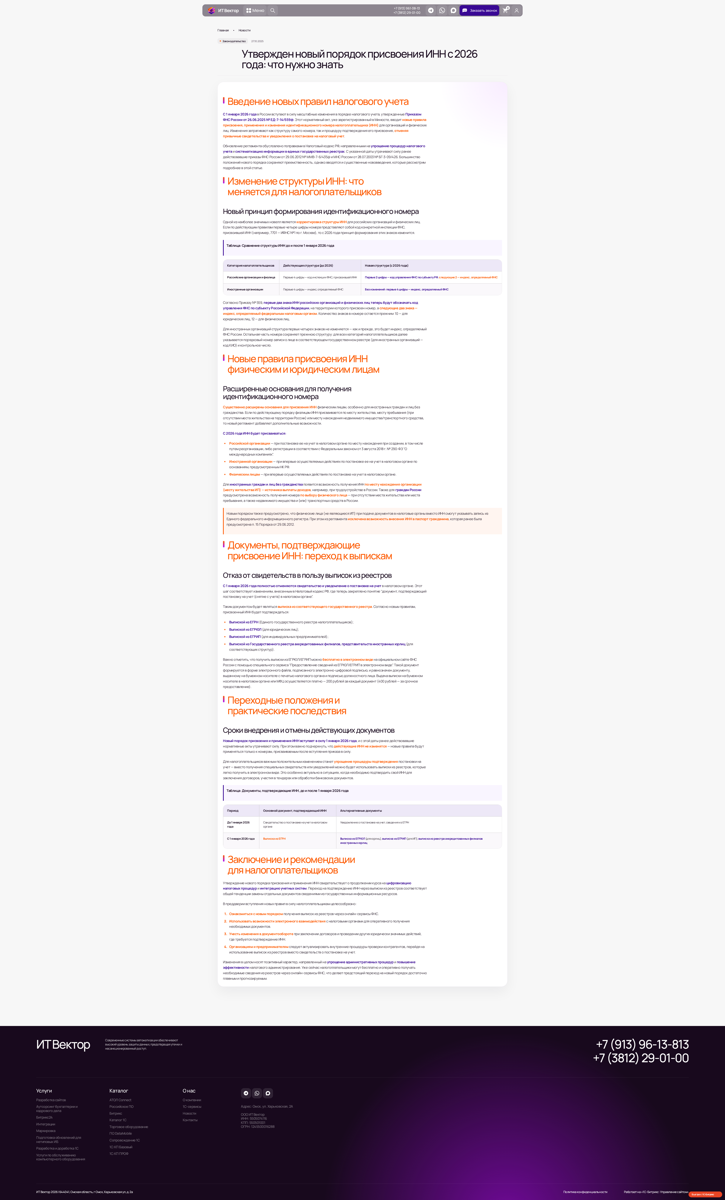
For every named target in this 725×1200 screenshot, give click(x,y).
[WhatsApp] (442, 10)
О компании (192, 1100)
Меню (258, 10)
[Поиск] (272, 10)
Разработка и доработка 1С (57, 1148)
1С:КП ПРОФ (119, 1154)
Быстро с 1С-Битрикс (703, 1194)
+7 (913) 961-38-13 (407, 8)
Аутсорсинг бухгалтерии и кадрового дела (56, 1109)
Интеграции (45, 1124)
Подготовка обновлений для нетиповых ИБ (58, 1140)
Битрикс (116, 1113)
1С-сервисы (192, 1107)
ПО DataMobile (121, 1133)
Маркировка (45, 1131)
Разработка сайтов (51, 1100)
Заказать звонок (483, 10)
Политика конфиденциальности (585, 1192)
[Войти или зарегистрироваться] (516, 10)
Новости (245, 30)
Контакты (190, 1120)
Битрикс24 (44, 1117)
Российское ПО (121, 1107)
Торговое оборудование (129, 1127)
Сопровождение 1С (125, 1140)
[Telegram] (431, 10)
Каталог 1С (118, 1120)
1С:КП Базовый (121, 1147)
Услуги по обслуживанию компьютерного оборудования (60, 1157)
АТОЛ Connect (120, 1100)
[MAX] (453, 10)
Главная (223, 30)
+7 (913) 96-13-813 (642, 1044)
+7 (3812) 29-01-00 (406, 12)
